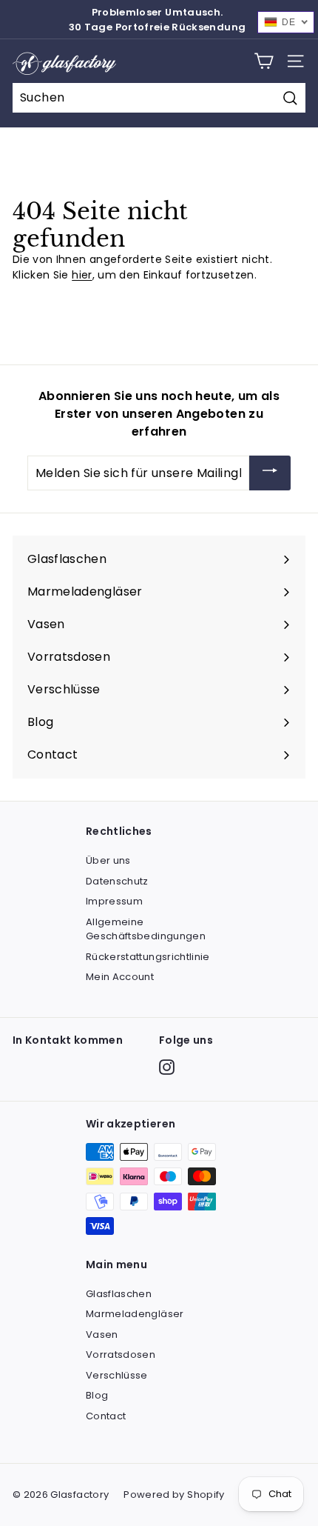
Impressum (114, 901)
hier (82, 274)
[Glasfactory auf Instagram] (167, 1067)
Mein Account (120, 977)
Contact (106, 1416)
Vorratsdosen (120, 1354)
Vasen (102, 1334)
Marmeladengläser (135, 1314)
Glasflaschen (119, 1294)
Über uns (108, 860)
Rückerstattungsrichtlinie (148, 957)
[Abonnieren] (270, 473)
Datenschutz (117, 881)
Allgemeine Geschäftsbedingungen (146, 929)
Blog (97, 1395)
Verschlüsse (117, 1375)
